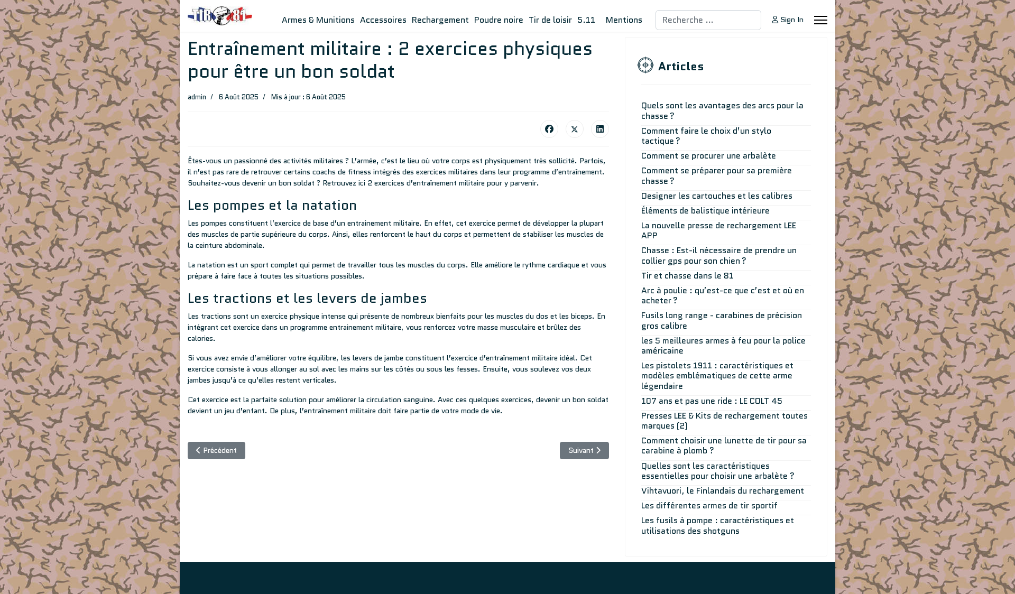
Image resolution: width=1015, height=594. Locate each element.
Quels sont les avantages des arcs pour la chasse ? (722, 110)
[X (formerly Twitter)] (575, 129)
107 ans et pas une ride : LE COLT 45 (711, 401)
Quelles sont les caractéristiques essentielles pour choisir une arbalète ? (718, 471)
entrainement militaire (383, 223)
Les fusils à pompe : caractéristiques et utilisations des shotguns (717, 525)
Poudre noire (498, 20)
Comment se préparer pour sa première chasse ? (716, 175)
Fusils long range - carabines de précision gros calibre (721, 320)
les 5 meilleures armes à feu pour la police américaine (723, 346)
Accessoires (383, 20)
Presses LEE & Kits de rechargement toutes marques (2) (724, 421)
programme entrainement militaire (345, 327)
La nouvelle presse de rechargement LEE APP (718, 230)
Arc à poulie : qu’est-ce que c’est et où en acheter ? (722, 295)
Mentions (624, 20)
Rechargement (440, 20)
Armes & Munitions (318, 20)
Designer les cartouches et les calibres (716, 196)
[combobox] (708, 20)
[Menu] (820, 20)
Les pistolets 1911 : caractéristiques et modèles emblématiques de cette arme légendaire (717, 375)
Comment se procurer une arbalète (708, 156)
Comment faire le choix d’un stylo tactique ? (706, 136)
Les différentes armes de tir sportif (709, 505)
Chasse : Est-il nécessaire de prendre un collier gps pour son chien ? (719, 255)
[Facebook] (549, 129)
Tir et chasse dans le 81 (687, 276)
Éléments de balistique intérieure (705, 211)
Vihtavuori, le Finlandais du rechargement (722, 491)
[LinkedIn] (600, 129)
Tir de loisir (550, 20)
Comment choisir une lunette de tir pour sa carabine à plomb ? (724, 445)
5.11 (586, 20)
